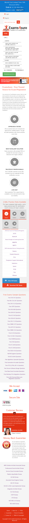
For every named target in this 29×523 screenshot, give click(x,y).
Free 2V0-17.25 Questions (14, 321)
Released (6, 227)
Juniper (7, 40)
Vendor (6, 217)
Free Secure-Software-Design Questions (14, 368)
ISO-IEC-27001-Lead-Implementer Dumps (14, 486)
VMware (14, 275)
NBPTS (14, 245)
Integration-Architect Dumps (14, 489)
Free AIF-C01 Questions (14, 327)
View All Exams (12, 281)
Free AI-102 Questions (14, 333)
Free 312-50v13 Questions (14, 336)
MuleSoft (14, 236)
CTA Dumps (15, 497)
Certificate (22, 217)
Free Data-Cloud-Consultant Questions (14, 371)
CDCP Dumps (14, 495)
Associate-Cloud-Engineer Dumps (14, 480)
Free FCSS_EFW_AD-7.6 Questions (14, 365)
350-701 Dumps (14, 483)
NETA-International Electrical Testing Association (14, 248)
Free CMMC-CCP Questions (14, 324)
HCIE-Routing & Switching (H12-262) (12, 66)
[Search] (18, 22)
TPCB (14, 269)
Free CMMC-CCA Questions (14, 330)
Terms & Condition (18, 513)
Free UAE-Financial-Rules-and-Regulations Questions (14, 378)
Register (7, 18)
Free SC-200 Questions (14, 345)
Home (6, 33)
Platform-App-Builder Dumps (14, 474)
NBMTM (14, 242)
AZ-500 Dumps (14, 477)
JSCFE (14, 233)
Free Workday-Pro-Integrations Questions (14, 374)
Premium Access (9, 74)
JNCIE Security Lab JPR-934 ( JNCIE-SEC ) (11, 53)
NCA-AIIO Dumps (14, 503)
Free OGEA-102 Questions (14, 350)
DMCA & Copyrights (19, 515)
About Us (14, 510)
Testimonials (19, 70)
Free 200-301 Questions (14, 312)
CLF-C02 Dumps (14, 492)
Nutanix (15, 251)
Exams (14, 217)
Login (7, 14)
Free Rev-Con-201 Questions (14, 300)
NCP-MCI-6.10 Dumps (14, 500)
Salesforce (14, 263)
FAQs (21, 510)
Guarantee (9, 513)
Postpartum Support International (14, 260)
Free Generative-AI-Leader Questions (14, 362)
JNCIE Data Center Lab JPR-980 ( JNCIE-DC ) (11, 44)
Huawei (7, 60)
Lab (5, 37)
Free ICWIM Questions (14, 339)
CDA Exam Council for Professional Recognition (14, 230)
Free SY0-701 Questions (14, 297)
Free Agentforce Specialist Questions (14, 359)
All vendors (8, 70)
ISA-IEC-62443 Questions (14, 356)
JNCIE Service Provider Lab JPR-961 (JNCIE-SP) (12, 57)
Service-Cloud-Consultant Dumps (14, 471)
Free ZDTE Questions (14, 306)
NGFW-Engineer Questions (15, 353)
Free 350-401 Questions (14, 318)
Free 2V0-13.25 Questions (14, 303)
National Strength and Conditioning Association (14, 239)
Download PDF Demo (16, 285)
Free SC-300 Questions (14, 347)
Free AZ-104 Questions (15, 315)
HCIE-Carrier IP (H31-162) (12, 63)
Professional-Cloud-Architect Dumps (14, 468)
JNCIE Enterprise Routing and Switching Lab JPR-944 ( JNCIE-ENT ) (12, 49)
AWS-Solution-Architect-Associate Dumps (14, 465)
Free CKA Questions (14, 342)
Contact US (8, 515)
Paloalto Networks (14, 254)
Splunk (14, 266)
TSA (14, 272)
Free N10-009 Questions (14, 309)
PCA (14, 257)
